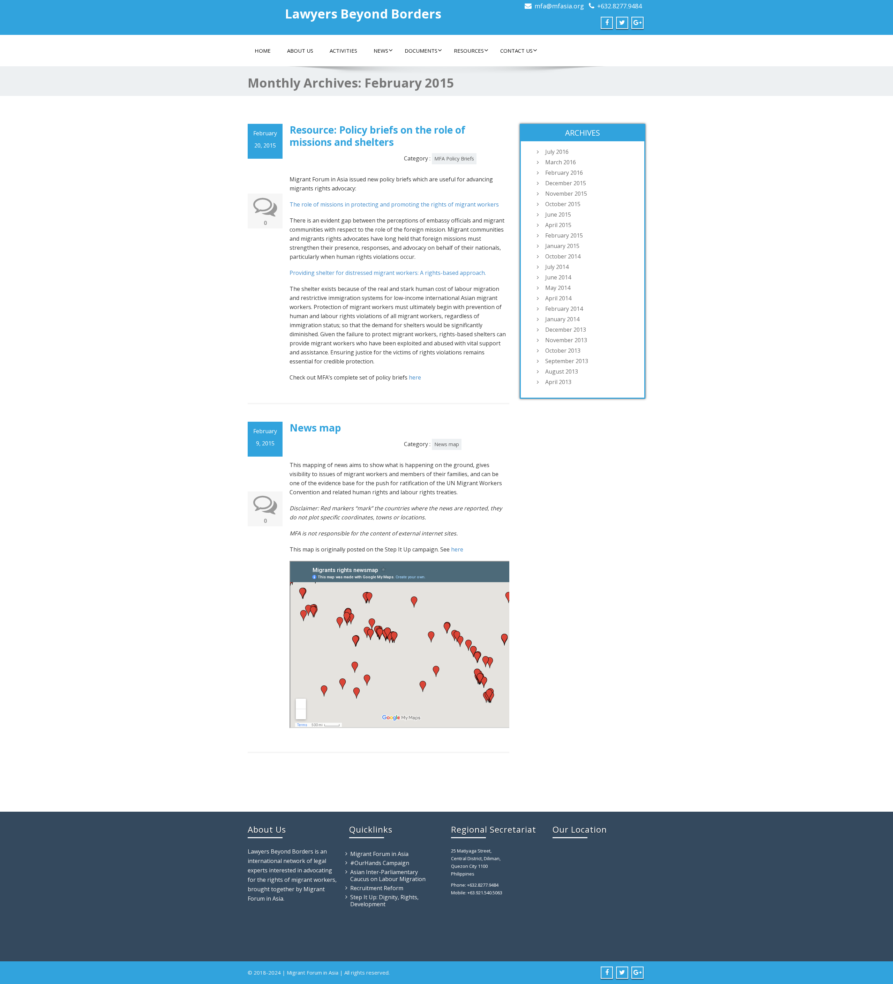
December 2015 (565, 183)
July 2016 (557, 151)
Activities (343, 50)
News (381, 50)
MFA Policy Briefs (454, 158)
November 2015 (566, 193)
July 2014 (557, 266)
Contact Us (516, 50)
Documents (421, 50)
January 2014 (562, 319)
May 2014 (557, 287)
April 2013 (558, 381)
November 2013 (566, 340)
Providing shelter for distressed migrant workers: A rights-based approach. (388, 273)
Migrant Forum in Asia (379, 854)
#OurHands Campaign (379, 863)
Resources (469, 50)
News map (315, 427)
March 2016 (560, 162)
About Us (300, 50)
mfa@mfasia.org (559, 6)
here (415, 377)
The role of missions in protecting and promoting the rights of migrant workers (394, 204)
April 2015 (558, 224)
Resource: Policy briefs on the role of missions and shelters (377, 136)
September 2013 (566, 361)
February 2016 (564, 172)
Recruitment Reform (376, 888)
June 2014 (558, 277)
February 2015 (564, 235)
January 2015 (562, 245)
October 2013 (562, 350)
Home (263, 50)
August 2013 (561, 371)
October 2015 (562, 204)
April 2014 (558, 298)
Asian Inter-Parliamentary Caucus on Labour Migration (388, 875)
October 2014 (562, 256)
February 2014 (564, 308)
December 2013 (565, 329)
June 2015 (558, 214)
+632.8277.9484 (619, 6)
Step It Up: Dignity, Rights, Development (384, 900)
